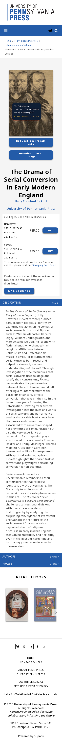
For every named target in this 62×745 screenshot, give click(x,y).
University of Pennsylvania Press (31, 209)
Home (8, 40)
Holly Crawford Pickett (31, 201)
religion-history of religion (18, 45)
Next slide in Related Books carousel (56, 612)
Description (11, 302)
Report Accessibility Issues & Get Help (31, 693)
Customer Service (31, 681)
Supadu (39, 736)
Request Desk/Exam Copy (31, 142)
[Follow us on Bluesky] (17, 646)
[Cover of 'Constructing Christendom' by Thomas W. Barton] (45, 604)
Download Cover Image (31, 155)
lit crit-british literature (26, 40)
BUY (50, 230)
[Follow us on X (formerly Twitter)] (44, 646)
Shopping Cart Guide (44, 265)
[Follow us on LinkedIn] (31, 646)
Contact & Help (31, 662)
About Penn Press (31, 669)
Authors (9, 556)
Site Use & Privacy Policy (31, 686)
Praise (7, 563)
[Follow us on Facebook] (37, 646)
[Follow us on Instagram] (24, 646)
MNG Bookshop (19, 290)
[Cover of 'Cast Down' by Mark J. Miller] (17, 604)
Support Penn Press (31, 674)
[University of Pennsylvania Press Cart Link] (50, 30)
